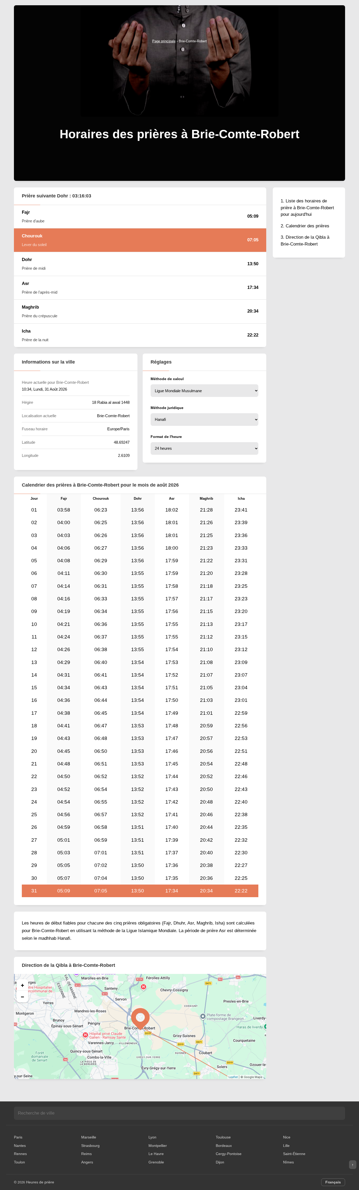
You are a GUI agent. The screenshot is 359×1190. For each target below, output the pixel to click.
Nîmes (288, 1162)
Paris (18, 1137)
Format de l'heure (166, 437)
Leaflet (233, 1077)
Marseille (88, 1137)
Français (333, 1182)
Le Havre (156, 1154)
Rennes (20, 1154)
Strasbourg (90, 1145)
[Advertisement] (179, 83)
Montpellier (157, 1145)
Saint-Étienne (294, 1154)
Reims (86, 1154)
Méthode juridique (167, 408)
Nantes (20, 1145)
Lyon (152, 1137)
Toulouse (223, 1137)
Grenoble (156, 1162)
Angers (87, 1162)
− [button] (22, 996)
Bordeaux (224, 1145)
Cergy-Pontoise (229, 1154)
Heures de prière (40, 1182)
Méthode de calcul (167, 379)
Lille (286, 1145)
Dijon (220, 1162)
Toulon (19, 1162)
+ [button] (22, 985)
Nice (286, 1137)
